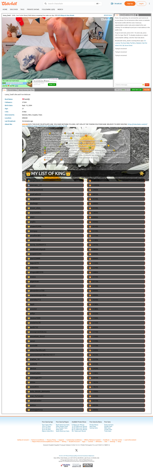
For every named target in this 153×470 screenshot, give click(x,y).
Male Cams (107, 428)
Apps (84, 441)
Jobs (105, 441)
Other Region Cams (62, 426)
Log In (141, 3)
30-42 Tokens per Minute (79, 428)
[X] (76, 451)
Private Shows (94, 425)
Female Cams (108, 426)
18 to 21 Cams (46, 426)
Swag (119, 441)
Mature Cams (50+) (48, 431)
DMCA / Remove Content (92, 440)
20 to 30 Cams (46, 428)
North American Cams (62, 425)
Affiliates (99, 441)
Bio (4, 90)
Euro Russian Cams (61, 428)
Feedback (106, 440)
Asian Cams (59, 429)
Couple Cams (108, 429)
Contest (90, 441)
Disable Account (74, 441)
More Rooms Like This (26, 90)
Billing (64, 441)
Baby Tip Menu (131, 43)
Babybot (138, 43)
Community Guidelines (74, 440)
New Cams (93, 426)
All (97, 3)
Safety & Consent (23, 440)
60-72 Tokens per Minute (79, 429)
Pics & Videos (12, 90)
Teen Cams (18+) (47, 425)
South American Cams (62, 431)
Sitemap (112, 441)
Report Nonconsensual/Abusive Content (45, 441)
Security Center (117, 440)
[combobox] (69, 4)
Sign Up (130, 3)
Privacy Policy (51, 440)
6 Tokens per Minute (78, 425)
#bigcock (64, 15)
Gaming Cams (94, 428)
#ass (68, 15)
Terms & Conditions (37, 440)
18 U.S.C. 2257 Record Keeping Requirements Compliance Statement (76, 455)
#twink (72, 15)
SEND (147, 85)
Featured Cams (108, 425)
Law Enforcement (130, 440)
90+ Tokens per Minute (79, 431)
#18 (59, 15)
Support (61, 440)
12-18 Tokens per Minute (79, 426)
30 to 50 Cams (46, 429)
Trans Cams (107, 431)
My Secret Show (127, 45)
